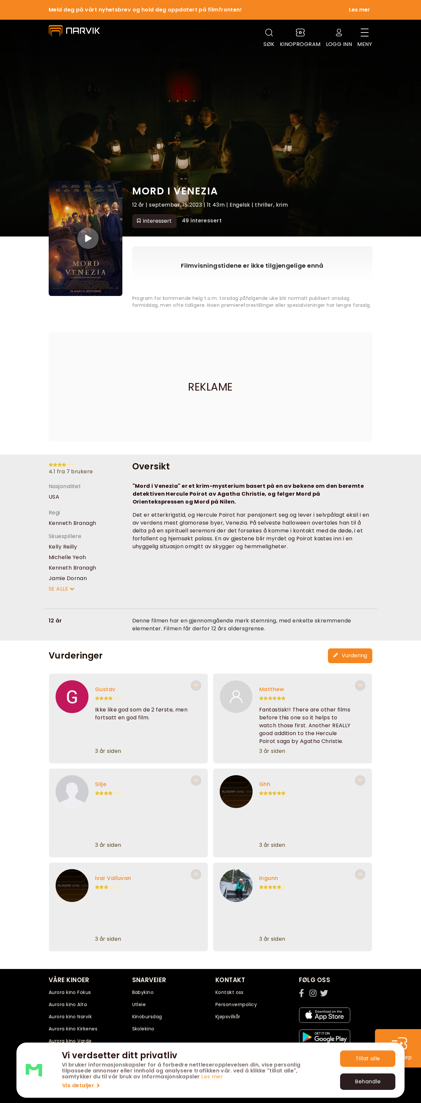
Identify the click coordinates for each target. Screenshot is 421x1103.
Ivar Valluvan (113, 878)
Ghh (264, 784)
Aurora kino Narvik (70, 1016)
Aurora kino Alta (68, 1004)
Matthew (271, 689)
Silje (100, 784)
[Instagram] (313, 993)
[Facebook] (303, 993)
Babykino (143, 992)
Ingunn (268, 878)
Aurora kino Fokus (70, 992)
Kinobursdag (147, 1016)
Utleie (139, 1004)
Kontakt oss (229, 992)
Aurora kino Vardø (70, 1041)
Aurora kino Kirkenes (73, 1028)
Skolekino (143, 1028)
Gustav (105, 689)
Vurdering (353, 655)
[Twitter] (324, 993)
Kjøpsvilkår (227, 1016)
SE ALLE (59, 589)
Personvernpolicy (236, 1004)
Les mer (212, 1076)
